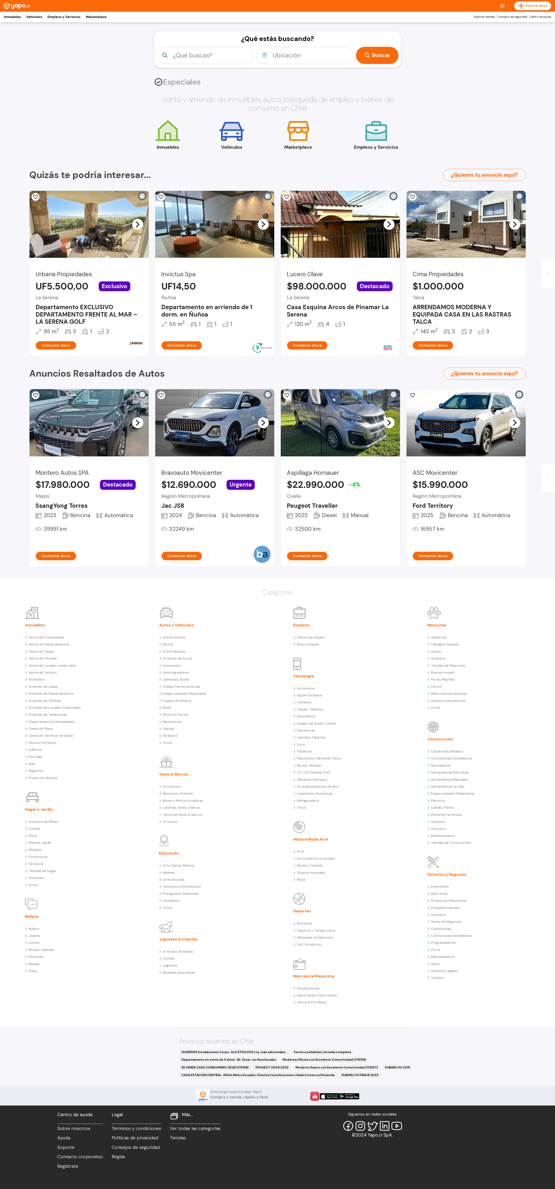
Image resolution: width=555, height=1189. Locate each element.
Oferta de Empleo (311, 637)
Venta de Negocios (446, 921)
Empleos (301, 625)
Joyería (34, 935)
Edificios (35, 749)
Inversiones (440, 886)
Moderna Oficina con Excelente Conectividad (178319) (324, 1060)
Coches (169, 958)
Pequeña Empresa (445, 907)
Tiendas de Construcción (451, 842)
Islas (32, 763)
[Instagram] (360, 1126)
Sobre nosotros (73, 1128)
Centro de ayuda (540, 17)
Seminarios (171, 900)
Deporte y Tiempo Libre (316, 930)
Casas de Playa (41, 728)
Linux (301, 744)
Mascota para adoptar (449, 693)
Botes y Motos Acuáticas (183, 800)
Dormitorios (38, 856)
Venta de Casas (41, 651)
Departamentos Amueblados (52, 721)
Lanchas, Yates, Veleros (181, 807)
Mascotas (436, 625)
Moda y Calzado (41, 949)
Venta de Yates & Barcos (182, 814)
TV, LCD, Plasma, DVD (313, 772)
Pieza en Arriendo (42, 742)
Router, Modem (309, 765)
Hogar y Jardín (39, 809)
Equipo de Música (177, 700)
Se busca (36, 863)
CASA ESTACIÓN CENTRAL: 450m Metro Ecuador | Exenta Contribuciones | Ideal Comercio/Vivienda (258, 1075)
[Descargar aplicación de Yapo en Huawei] (315, 1096)
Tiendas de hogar (42, 871)
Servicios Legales (444, 971)
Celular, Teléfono (310, 709)
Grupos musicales (311, 872)
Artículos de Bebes (44, 821)
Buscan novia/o (443, 672)
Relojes (34, 964)
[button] (137, 224)
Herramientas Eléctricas (450, 772)
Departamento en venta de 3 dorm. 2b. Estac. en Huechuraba (228, 1060)
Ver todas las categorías (195, 1128)
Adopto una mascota (448, 700)
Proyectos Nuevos (43, 778)
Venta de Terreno (43, 672)
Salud (435, 964)
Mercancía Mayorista (313, 976)
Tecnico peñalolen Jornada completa (322, 1052)
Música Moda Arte (310, 839)
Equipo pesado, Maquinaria (184, 693)
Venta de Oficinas (43, 658)
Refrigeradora (308, 800)
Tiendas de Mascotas (448, 665)
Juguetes (170, 965)
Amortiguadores (176, 672)
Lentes (34, 942)
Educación (169, 853)
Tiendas (178, 1138)
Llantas (168, 728)
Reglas (118, 1157)
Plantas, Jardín (40, 842)
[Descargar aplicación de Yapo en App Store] (330, 1096)
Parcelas (35, 757)
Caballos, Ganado (445, 644)
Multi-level (439, 893)
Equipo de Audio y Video (316, 723)
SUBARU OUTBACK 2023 (360, 1075)
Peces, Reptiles (443, 679)
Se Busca (170, 735)
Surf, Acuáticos (309, 944)
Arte (300, 851)
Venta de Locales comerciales (52, 665)
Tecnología (303, 676)
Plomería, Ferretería (446, 814)
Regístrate (67, 1166)
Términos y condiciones (136, 1128)
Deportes (302, 911)
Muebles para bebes (179, 972)
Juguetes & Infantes (178, 939)
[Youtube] (397, 1126)
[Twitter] (372, 1126)
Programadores (443, 942)
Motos (168, 644)
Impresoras (306, 730)
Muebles (35, 850)
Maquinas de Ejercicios (315, 937)
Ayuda (63, 1138)
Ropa (33, 971)
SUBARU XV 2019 (397, 1067)
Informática (306, 716)
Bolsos (34, 928)
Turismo (437, 977)
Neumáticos (172, 721)
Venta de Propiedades (46, 637)
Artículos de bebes (178, 951)
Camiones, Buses (176, 679)
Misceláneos (441, 765)
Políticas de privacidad (135, 1138)
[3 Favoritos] (287, 395)
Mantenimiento (443, 835)
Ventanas (36, 877)
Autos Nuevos (174, 651)
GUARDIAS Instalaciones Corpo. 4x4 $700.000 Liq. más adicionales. (233, 1052)
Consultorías (441, 928)
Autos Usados (174, 637)
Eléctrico (438, 800)
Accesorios (172, 665)
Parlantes (304, 751)
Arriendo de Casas (43, 686)
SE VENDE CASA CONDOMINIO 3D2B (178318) (215, 1067)
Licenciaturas (173, 879)
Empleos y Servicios (63, 17)
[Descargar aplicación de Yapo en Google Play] (349, 1096)
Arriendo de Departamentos (51, 693)
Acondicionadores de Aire (317, 786)
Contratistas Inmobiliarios (451, 758)
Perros (436, 686)
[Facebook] (348, 1126)
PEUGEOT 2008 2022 (272, 1067)
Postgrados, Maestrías (181, 893)
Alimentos (439, 637)
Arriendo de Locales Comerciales (55, 707)
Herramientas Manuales (449, 779)
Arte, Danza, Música (178, 865)
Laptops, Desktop (311, 737)
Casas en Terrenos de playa (51, 735)
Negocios (36, 770)
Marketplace (96, 17)
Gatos (436, 651)
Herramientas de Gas (447, 786)
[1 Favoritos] (412, 197)
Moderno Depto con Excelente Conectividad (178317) (336, 1067)
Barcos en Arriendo (178, 793)
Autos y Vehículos (176, 625)
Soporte (65, 1147)
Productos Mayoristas (448, 900)
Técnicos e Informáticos (182, 886)
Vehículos (34, 17)
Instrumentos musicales (316, 858)
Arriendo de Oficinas (45, 700)
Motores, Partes (175, 714)
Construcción (440, 739)
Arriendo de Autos (177, 658)
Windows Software (312, 779)
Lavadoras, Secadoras (314, 793)
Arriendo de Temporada (48, 714)
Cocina (34, 828)
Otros (33, 885)
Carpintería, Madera (446, 751)
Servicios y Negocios (447, 874)
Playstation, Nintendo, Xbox (319, 758)
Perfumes (36, 956)
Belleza (32, 916)
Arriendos (36, 679)
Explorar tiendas (484, 17)
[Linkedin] (385, 1126)
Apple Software (309, 695)
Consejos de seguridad (512, 17)
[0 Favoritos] (35, 197)
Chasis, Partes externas (181, 686)
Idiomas (169, 872)
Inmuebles (12, 17)
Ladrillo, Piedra (442, 807)
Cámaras (304, 702)
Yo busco (170, 821)
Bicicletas (304, 923)
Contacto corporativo (80, 1157)
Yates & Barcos (173, 774)
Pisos (33, 835)
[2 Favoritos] (161, 197)
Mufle (167, 707)
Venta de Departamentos (49, 644)
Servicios (438, 821)
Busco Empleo (308, 644)
